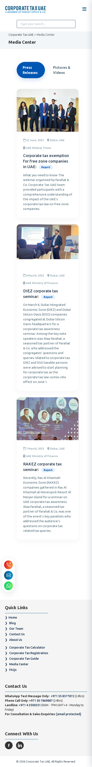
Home (13, 617)
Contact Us (17, 634)
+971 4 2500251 (30, 705)
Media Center (18, 664)
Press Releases (30, 70)
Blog (12, 623)
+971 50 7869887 (41, 700)
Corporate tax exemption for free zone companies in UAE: (46, 161)
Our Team (16, 628)
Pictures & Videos (61, 70)
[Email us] (8, 575)
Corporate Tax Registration (28, 653)
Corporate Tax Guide (24, 658)
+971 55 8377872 (62, 696)
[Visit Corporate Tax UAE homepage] (25, 10)
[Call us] (8, 564)
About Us (15, 639)
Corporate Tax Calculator (27, 647)
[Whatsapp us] (8, 585)
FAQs (12, 669)
